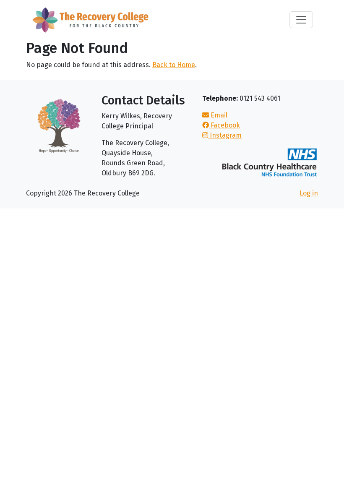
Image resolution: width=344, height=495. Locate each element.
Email (218, 115)
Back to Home (173, 65)
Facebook (224, 125)
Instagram (225, 135)
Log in (309, 193)
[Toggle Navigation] (301, 19)
